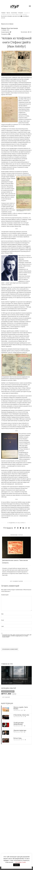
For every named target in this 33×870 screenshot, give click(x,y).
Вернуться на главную (7, 24)
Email (2, 620)
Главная (3, 12)
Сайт (2, 626)
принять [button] (16, 865)
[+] (16, 547)
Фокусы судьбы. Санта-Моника (21, 708)
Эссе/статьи (14, 12)
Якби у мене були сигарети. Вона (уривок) (14, 679)
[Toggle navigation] (30, 6)
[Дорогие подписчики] (5, 732)
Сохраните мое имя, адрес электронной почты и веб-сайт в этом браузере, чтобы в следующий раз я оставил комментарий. (16, 635)
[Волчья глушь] (5, 740)
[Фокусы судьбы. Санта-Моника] (5, 709)
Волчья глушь (18, 738)
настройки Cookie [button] (20, 862)
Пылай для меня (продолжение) (18, 723)
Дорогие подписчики (20, 730)
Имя (2, 614)
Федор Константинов (9, 28)
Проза (8, 12)
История (20, 12)
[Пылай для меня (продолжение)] (5, 724)
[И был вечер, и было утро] (5, 717)
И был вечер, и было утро (21, 715)
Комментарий (4, 594)
